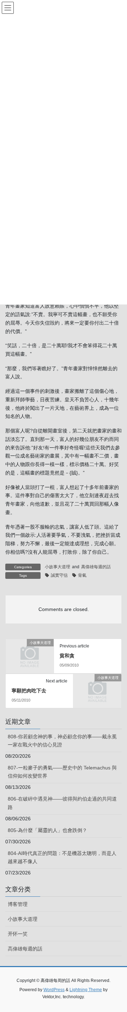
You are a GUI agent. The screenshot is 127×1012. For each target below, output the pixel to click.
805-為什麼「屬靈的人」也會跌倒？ (47, 830)
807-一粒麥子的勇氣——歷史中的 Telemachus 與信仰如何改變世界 (62, 772)
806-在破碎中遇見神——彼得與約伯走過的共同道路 (62, 803)
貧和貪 (67, 655)
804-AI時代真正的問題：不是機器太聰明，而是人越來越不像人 (62, 857)
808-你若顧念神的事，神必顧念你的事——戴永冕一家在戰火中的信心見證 (62, 741)
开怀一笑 (18, 934)
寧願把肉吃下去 (29, 690)
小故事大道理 (57, 566)
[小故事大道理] (30, 653)
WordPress (54, 989)
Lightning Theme (85, 989)
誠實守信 (59, 575)
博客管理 (18, 904)
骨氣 (82, 575)
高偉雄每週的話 (96, 566)
